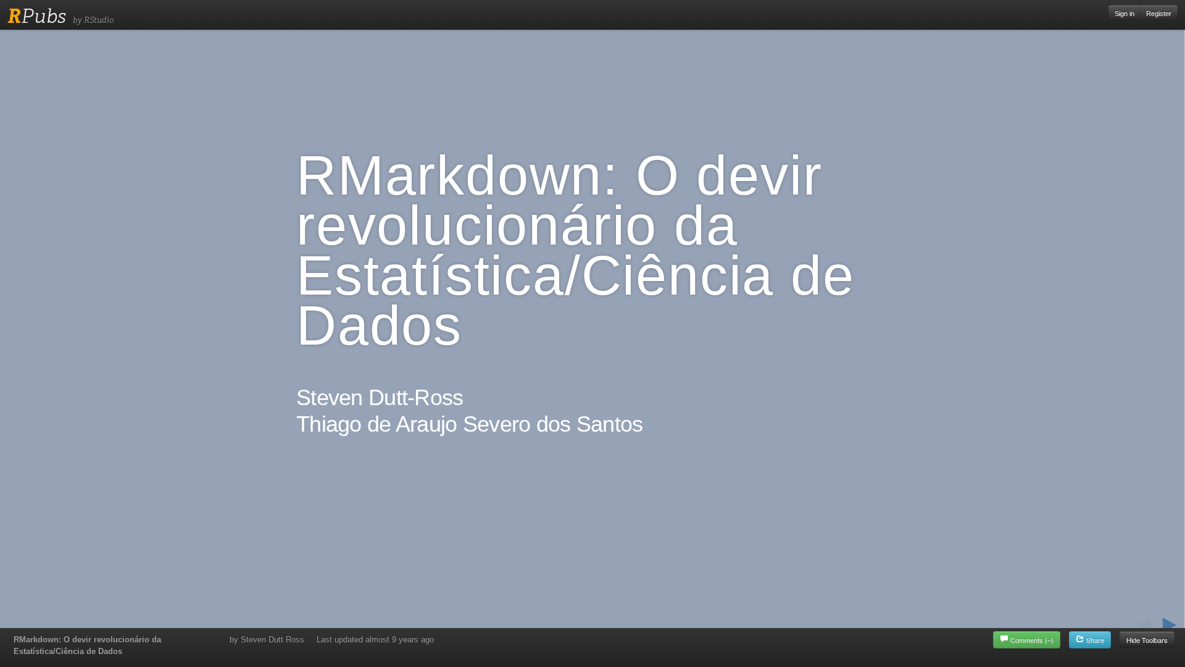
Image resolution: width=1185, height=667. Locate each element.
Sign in (1124, 13)
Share (1094, 640)
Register (1158, 13)
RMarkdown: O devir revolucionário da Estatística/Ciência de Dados (87, 645)
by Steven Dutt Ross (267, 639)
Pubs (36, 16)
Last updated (375, 639)
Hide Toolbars (1147, 640)
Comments (1032, 640)
